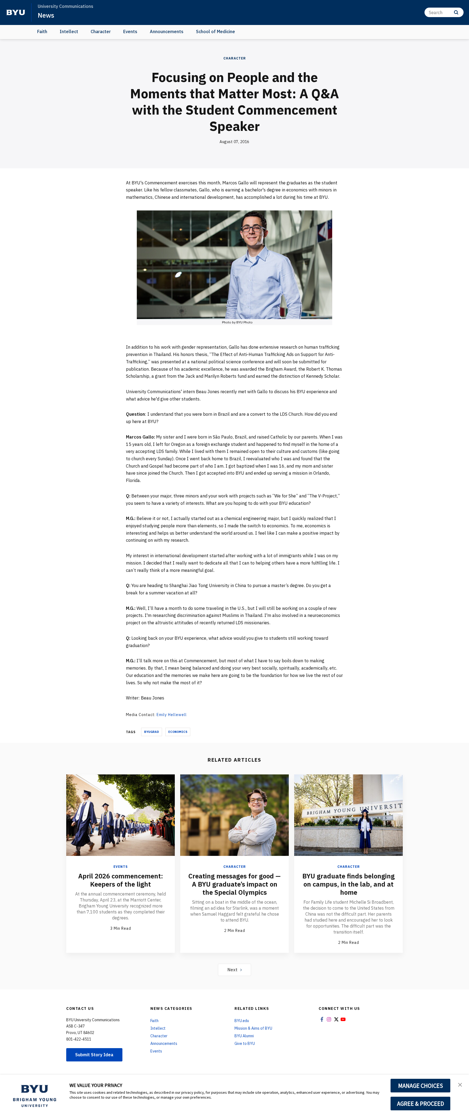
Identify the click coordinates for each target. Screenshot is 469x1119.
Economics (177, 732)
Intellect (69, 31)
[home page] (15, 12)
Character (101, 31)
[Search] (456, 12)
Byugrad (151, 732)
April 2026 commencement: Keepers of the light (120, 880)
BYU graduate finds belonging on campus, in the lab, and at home (348, 884)
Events (130, 31)
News (46, 15)
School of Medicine (215, 31)
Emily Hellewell (172, 714)
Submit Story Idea (94, 1054)
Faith (42, 31)
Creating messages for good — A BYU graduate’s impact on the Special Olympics (234, 884)
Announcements (166, 31)
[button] (460, 1084)
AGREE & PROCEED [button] (420, 1103)
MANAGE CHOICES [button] (420, 1085)
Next (232, 969)
